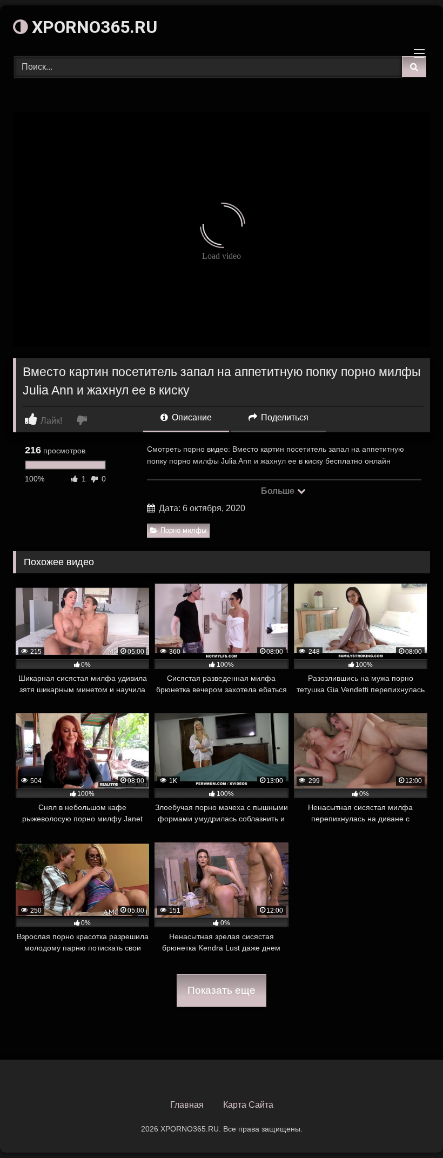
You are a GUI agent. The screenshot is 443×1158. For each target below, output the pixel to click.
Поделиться (283, 417)
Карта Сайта (248, 1104)
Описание (191, 417)
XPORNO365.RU (92, 27)
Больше (278, 491)
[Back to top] (409, 1125)
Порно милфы (183, 530)
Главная (187, 1104)
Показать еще (221, 990)
